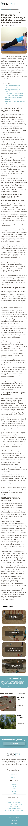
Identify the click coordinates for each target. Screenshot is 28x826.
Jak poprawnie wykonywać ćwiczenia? (13, 98)
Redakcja (14, 775)
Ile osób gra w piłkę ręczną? (14, 666)
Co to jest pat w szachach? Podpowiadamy (14, 805)
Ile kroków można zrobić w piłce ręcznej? (14, 649)
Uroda (14, 793)
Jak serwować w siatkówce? (14, 633)
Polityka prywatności (14, 817)
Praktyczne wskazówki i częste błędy (14, 102)
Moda (14, 789)
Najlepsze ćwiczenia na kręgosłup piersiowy (12, 90)
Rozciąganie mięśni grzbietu (14, 93)
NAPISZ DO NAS (14, 743)
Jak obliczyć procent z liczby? (14, 810)
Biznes (14, 784)
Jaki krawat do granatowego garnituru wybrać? (14, 801)
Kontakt (14, 777)
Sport (10, 11)
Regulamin (14, 823)
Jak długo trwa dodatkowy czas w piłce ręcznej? (21, 698)
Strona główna (4, 11)
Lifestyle (14, 787)
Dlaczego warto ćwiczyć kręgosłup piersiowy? (12, 86)
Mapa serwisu (14, 820)
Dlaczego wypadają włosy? (14, 808)
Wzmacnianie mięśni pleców (14, 95)
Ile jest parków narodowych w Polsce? (21, 716)
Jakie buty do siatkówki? (14, 617)
